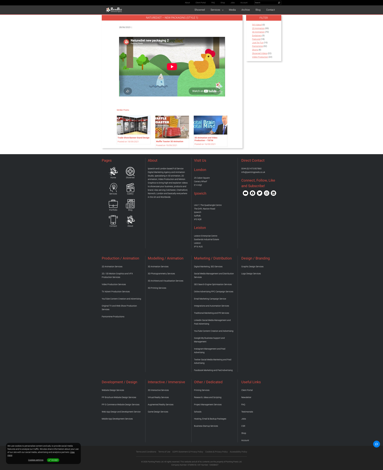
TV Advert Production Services (116, 291)
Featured (256, 39)
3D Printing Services (157, 288)
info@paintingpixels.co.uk (253, 172)
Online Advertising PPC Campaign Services (213, 291)
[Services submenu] (223, 10)
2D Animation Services (112, 266)
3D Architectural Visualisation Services (165, 281)
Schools (197, 412)
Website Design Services (113, 390)
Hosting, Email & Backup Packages (210, 419)
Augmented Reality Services (160, 404)
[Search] (279, 2)
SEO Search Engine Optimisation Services (213, 284)
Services (113, 194)
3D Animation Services (158, 266)
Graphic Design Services (252, 266)
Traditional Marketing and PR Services (211, 313)
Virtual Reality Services (158, 397)
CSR (243, 426)
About (130, 226)
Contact (113, 226)
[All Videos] (257, 25)
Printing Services (201, 390)
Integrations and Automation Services (211, 306)
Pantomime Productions (113, 316)
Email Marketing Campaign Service (210, 299)
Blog (130, 210)
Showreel (130, 177)
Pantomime (257, 46)
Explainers (257, 35)
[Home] (113, 171)
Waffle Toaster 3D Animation (169, 141)
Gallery (130, 194)
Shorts (255, 50)
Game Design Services (158, 412)
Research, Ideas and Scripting (207, 397)
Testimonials (247, 412)
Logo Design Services (251, 273)
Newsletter (246, 397)
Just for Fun (257, 42)
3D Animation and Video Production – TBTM (205, 139)
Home (113, 177)
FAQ (243, 404)
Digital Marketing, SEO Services (208, 266)
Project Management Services (208, 404)
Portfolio (113, 210)
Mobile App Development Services (117, 419)
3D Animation (258, 32)
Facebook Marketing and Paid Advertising (213, 370)
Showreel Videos (259, 53)
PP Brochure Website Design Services (119, 397)
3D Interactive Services (158, 390)
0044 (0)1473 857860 (251, 168)
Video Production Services (114, 284)
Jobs (243, 419)
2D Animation (258, 28)
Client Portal (247, 390)
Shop (243, 433)
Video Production (260, 57)
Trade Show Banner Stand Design (133, 137)
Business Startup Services (206, 426)
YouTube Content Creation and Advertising (121, 299)
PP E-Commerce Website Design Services (120, 404)
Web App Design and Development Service (121, 412)
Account (245, 440)
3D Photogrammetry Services (161, 273)
